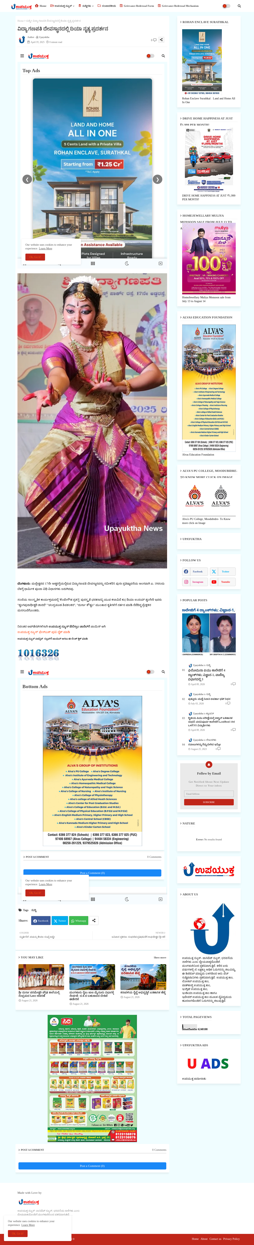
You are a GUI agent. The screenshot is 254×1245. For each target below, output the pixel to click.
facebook (198, 571)
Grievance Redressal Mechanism (180, 5)
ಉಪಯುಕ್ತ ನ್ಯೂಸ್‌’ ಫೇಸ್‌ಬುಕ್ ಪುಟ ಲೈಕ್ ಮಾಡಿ (43, 632)
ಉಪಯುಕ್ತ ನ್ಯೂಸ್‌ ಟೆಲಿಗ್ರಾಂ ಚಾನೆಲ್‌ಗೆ (69, 626)
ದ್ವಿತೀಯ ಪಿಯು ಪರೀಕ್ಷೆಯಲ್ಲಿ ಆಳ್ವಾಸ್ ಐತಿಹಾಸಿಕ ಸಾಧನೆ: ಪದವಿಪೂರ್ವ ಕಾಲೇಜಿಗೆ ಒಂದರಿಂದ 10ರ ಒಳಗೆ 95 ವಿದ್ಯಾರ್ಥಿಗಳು (211, 722)
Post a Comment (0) (92, 1165)
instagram (197, 582)
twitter (225, 571)
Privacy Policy (231, 1238)
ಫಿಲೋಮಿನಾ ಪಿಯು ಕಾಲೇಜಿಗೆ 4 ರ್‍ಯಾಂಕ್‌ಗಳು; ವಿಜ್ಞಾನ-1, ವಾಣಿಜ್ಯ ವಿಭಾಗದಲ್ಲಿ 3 (206, 675)
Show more (160, 957)
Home (42, 5)
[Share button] (93, 920)
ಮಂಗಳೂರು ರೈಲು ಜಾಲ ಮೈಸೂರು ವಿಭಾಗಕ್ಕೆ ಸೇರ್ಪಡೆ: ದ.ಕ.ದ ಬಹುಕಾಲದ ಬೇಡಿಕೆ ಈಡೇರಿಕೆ (91, 996)
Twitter (62, 920)
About (204, 1238)
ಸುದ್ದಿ (28, 20)
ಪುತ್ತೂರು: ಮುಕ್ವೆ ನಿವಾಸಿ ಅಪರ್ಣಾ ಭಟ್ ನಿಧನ (209, 698)
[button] (239, 6)
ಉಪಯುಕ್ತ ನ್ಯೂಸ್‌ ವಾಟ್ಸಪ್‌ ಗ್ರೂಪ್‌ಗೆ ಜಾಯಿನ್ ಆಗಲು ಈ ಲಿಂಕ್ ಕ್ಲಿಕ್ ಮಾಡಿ (52, 639)
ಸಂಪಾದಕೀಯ (108, 5)
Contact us (215, 1238)
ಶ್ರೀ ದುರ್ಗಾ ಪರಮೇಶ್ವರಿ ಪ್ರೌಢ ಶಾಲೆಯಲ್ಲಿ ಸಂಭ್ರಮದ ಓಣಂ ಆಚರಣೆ (39, 994)
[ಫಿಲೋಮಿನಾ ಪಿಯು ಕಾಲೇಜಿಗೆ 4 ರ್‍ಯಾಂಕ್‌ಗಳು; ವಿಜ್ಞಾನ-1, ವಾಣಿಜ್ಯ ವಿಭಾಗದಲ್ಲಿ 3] (209, 632)
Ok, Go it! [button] (18, 1233)
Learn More (28, 1225)
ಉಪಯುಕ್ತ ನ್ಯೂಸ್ (63, 5)
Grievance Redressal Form (138, 5)
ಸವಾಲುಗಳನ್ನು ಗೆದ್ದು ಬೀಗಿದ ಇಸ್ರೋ (204, 744)
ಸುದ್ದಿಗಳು (86, 5)
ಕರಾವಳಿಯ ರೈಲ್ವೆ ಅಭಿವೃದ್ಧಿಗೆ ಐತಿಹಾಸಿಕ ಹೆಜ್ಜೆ (142, 992)
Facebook (43, 920)
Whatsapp (80, 920)
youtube (225, 582)
